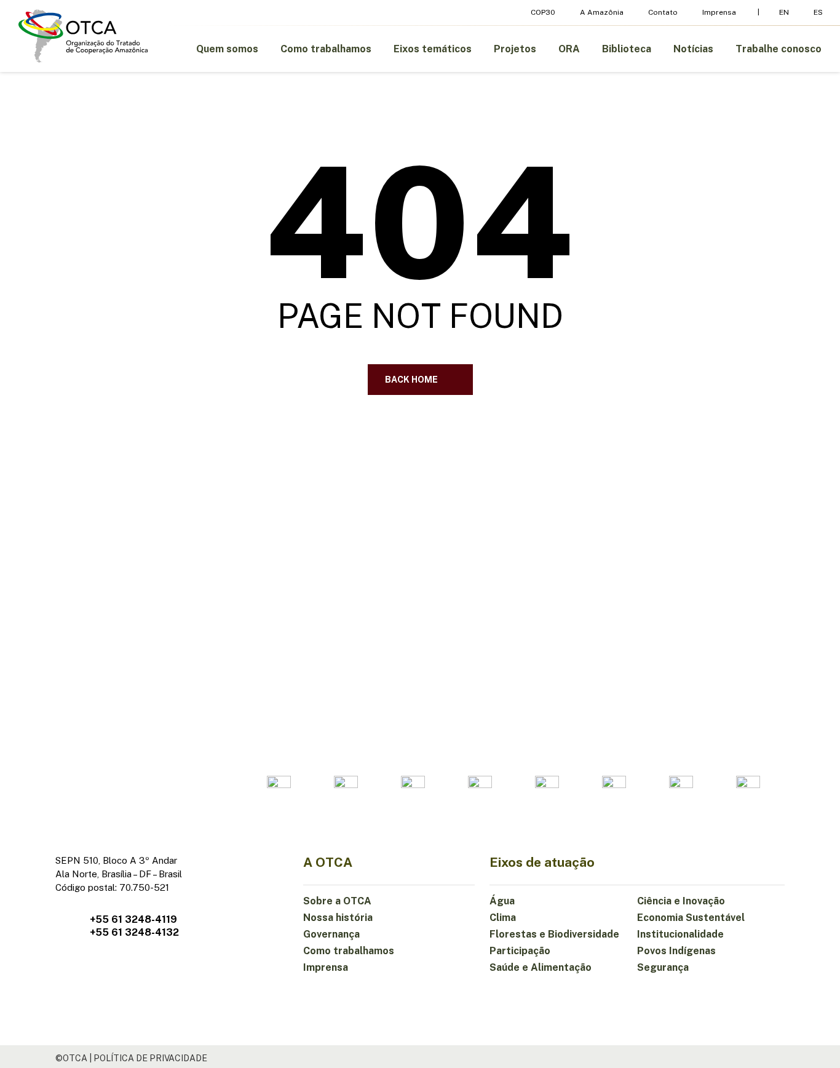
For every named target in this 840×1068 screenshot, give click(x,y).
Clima (502, 917)
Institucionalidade (680, 934)
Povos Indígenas (676, 951)
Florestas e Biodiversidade (554, 934)
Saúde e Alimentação (540, 967)
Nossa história (338, 917)
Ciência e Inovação (681, 901)
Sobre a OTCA (337, 901)
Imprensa (325, 967)
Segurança (663, 967)
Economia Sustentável (691, 917)
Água (502, 901)
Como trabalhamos (348, 951)
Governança (331, 934)
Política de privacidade (150, 1058)
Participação (519, 951)
